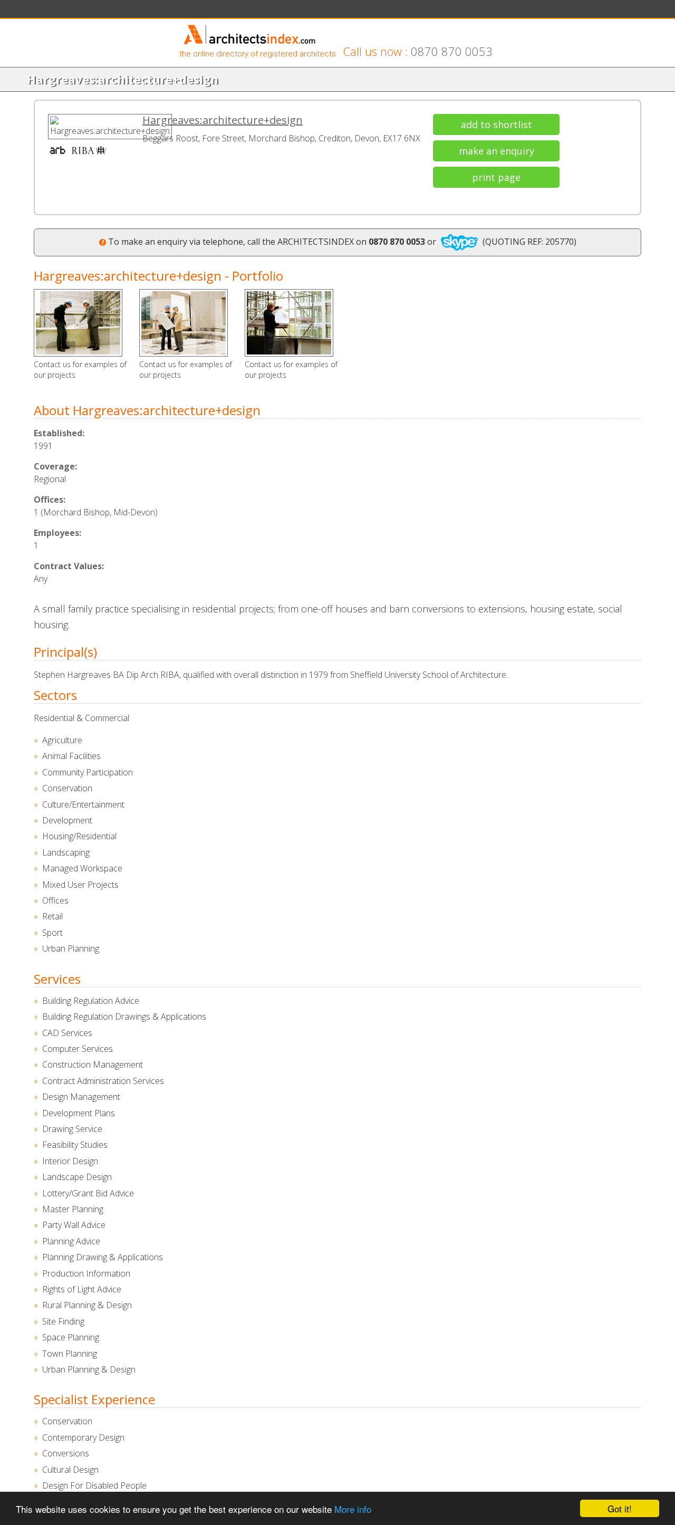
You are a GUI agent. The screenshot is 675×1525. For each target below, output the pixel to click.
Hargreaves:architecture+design (222, 120)
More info (352, 1509)
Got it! (620, 1508)
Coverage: (55, 466)
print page (496, 177)
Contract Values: (69, 566)
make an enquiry (496, 151)
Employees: (57, 533)
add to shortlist (496, 124)
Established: (59, 433)
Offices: (49, 499)
